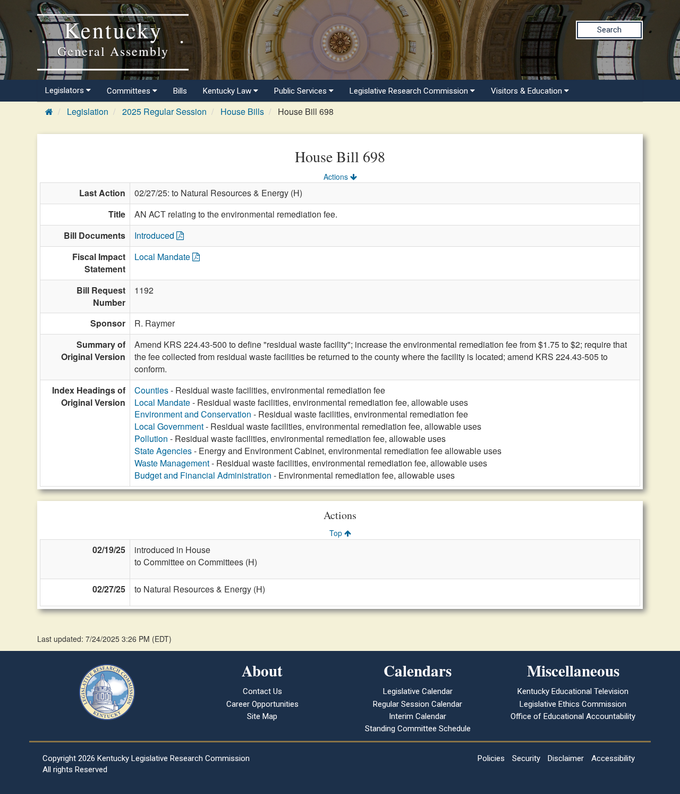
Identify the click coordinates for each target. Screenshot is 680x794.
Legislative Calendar (418, 691)
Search (609, 30)
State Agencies (163, 451)
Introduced (155, 235)
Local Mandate (163, 256)
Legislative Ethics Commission (573, 704)
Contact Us (262, 691)
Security (526, 758)
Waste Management (171, 463)
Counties (151, 390)
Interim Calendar (417, 716)
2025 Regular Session (164, 111)
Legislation (87, 111)
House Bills (242, 111)
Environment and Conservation (192, 414)
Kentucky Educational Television (572, 691)
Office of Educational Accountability (573, 716)
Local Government (168, 426)
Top (336, 533)
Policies (491, 758)
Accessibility (613, 758)
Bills (180, 91)
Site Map (262, 716)
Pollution (151, 438)
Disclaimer (566, 758)
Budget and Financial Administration (202, 475)
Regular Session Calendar (417, 704)
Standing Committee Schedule (418, 728)
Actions (337, 176)
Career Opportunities (262, 704)
